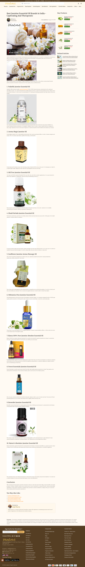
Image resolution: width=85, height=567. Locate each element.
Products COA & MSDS (68, 557)
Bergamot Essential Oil (68, 16)
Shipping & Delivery (68, 542)
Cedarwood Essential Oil (69, 31)
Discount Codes (48, 546)
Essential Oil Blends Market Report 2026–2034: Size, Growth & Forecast (70, 77)
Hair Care (27, 539)
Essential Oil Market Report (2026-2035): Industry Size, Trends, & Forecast (70, 65)
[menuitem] (80, 6)
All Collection (28, 533)
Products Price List (49, 555)
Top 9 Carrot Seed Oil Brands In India (15, 501)
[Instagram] (14, 536)
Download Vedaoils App (49, 531)
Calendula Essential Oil (69, 23)
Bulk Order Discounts (68, 533)
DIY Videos (47, 537)
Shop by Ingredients (30, 550)
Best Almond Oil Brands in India (14, 499)
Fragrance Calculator (49, 550)
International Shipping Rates (70, 553)
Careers (46, 540)
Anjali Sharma (16, 507)
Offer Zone (47, 544)
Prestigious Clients (68, 555)
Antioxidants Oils (29, 546)
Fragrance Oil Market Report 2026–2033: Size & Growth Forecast (70, 69)
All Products (28, 535)
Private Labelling (67, 546)
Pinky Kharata (13, 20)
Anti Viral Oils (28, 542)
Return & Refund (67, 540)
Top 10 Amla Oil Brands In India (14, 498)
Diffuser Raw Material (30, 559)
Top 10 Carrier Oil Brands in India (14, 497)
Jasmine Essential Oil (24, 89)
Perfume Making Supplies (31, 557)
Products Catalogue (68, 544)
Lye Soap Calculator (49, 559)
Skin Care (28, 537)
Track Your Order (67, 537)
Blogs (46, 535)
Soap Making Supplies (30, 554)
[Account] (78, 3)
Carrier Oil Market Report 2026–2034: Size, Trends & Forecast (69, 73)
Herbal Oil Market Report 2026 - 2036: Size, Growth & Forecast (69, 61)
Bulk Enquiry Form (67, 535)
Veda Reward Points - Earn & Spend (71, 550)
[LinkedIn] (19, 536)
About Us (47, 533)
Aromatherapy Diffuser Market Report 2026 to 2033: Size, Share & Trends (70, 57)
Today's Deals (47, 553)
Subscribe (21, 532)
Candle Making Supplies (30, 552)
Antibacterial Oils (29, 544)
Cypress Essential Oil (68, 38)
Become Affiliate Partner (50, 557)
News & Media (48, 542)
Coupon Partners (48, 548)
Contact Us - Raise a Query (69, 531)
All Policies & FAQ (67, 548)
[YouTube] (17, 536)
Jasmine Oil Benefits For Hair (13, 495)
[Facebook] (12, 536)
